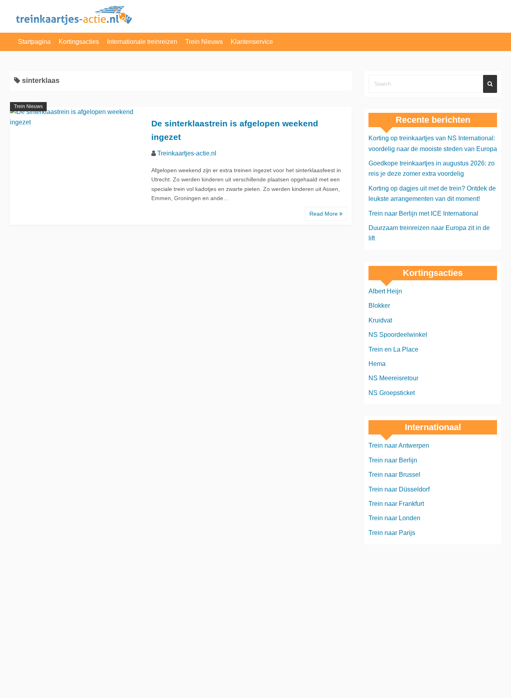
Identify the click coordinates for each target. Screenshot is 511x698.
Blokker (379, 305)
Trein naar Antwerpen (398, 445)
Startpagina (34, 41)
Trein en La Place (393, 349)
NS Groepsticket (391, 392)
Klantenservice (252, 41)
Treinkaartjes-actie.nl (186, 153)
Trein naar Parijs (391, 532)
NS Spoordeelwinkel (397, 334)
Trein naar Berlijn (392, 460)
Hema (377, 363)
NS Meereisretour (393, 378)
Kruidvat (380, 320)
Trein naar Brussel (394, 474)
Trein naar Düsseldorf (399, 489)
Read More (324, 213)
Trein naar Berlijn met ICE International (423, 213)
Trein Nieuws (204, 41)
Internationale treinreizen (142, 41)
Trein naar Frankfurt (396, 503)
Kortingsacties (79, 41)
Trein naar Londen (394, 518)
